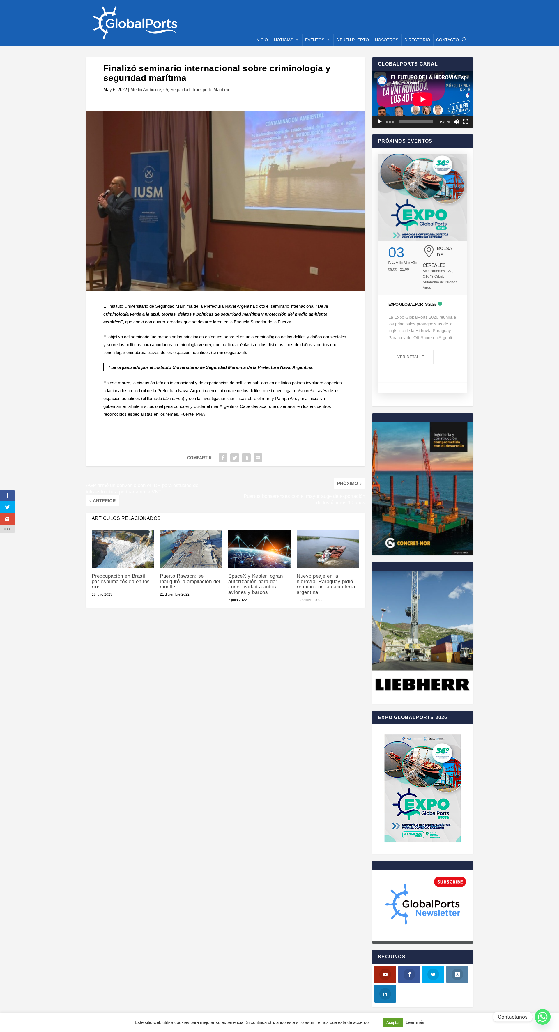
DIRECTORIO (417, 40)
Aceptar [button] (392, 1022)
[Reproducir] (380, 122)
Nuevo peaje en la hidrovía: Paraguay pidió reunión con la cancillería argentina (326, 584)
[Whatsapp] (543, 1017)
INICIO (261, 40)
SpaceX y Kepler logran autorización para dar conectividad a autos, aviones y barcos (255, 584)
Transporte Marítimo (211, 89)
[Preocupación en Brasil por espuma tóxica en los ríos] (123, 549)
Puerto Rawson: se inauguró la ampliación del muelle (190, 581)
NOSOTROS (386, 40)
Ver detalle (410, 357)
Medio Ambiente (145, 89)
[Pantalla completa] (465, 122)
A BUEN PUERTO (352, 40)
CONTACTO (447, 40)
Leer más (415, 1022)
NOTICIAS (283, 40)
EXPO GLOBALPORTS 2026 (412, 304)
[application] (422, 99)
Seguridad (180, 89)
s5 (165, 89)
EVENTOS (314, 40)
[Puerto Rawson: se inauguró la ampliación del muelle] (191, 549)
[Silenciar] (456, 122)
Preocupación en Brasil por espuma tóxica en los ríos (121, 581)
